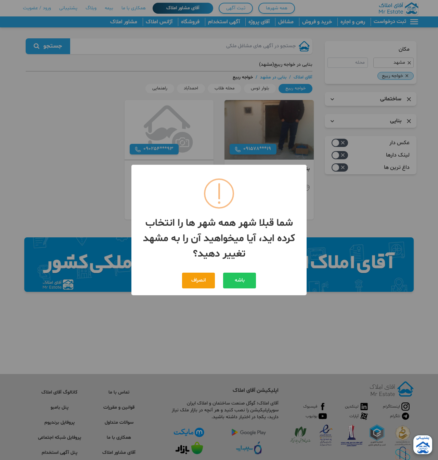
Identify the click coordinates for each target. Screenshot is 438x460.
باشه (240, 280)
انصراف (198, 280)
